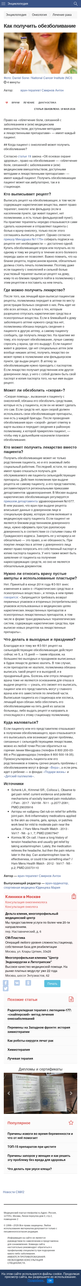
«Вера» (54, 767)
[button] (9, 1093)
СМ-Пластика (15, 937)
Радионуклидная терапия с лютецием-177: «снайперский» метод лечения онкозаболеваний (40, 1014)
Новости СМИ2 (13, 1192)
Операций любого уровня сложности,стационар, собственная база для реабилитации (39, 944)
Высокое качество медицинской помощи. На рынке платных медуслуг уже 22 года (36, 968)
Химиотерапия (19, 1049)
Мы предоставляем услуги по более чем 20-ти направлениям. (37, 924)
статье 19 (24, 156)
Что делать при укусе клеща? (30, 1169)
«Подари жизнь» (54, 772)
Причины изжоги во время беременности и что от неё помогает (40, 1135)
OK (50, 1280)
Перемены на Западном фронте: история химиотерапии (39, 1029)
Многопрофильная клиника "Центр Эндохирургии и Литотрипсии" (31, 959)
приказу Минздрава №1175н (23, 239)
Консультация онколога (21, 906)
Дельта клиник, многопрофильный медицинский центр (31, 915)
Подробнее (36, 1280)
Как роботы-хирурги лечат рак (30, 1040)
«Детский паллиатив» (19, 776)
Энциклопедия (18, 3)
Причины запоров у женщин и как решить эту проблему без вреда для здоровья (39, 1157)
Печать (52, 983)
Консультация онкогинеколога (26, 902)
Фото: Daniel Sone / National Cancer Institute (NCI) (38, 78)
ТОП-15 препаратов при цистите (32, 1147)
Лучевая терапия (20, 1058)
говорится (11, 597)
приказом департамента (21, 501)
